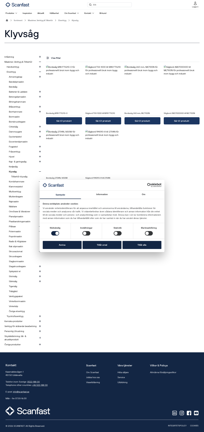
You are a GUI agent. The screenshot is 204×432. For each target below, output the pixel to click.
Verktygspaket (16, 296)
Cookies (194, 426)
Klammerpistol (16, 186)
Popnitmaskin (15, 236)
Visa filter (56, 58)
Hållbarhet (54, 13)
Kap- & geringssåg (17, 161)
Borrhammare (15, 112)
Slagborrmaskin (16, 261)
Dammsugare (15, 132)
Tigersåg (13, 286)
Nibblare (13, 206)
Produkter (10, 13)
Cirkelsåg (13, 127)
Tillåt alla (142, 245)
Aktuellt (40, 13)
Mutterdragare (16, 196)
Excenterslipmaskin (18, 141)
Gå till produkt (64, 121)
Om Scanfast (70, 13)
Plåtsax (12, 226)
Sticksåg (13, 276)
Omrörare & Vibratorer (19, 211)
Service (121, 377)
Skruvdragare (15, 256)
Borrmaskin (14, 117)
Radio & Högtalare (17, 241)
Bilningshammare (17, 102)
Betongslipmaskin (17, 97)
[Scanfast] (7, 20)
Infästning (9, 57)
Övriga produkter (12, 344)
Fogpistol (13, 146)
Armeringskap (15, 77)
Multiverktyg (15, 191)
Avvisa (62, 245)
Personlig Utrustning (14, 331)
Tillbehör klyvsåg (19, 176)
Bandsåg (13, 87)
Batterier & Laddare (18, 92)
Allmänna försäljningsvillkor (163, 372)
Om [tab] (143, 194)
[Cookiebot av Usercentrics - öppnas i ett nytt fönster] (149, 185)
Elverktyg (62, 20)
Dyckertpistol (15, 137)
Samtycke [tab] (60, 195)
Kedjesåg (13, 166)
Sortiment (18, 20)
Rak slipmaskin (16, 246)
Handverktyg (13, 67)
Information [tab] (102, 194)
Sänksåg (13, 281)
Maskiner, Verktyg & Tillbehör (40, 20)
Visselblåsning (93, 382)
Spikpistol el (15, 271)
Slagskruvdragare (17, 266)
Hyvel (11, 156)
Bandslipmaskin (16, 82)
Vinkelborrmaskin (17, 301)
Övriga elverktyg (17, 311)
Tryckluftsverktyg (15, 316)
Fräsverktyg (14, 151)
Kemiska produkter (13, 321)
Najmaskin (14, 201)
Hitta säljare (123, 372)
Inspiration (27, 13)
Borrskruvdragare (17, 122)
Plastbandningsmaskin (19, 221)
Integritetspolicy (177, 426)
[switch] (86, 233)
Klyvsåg (75, 20)
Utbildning (122, 382)
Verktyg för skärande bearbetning (20, 326)
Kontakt (87, 13)
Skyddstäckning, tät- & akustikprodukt (15, 338)
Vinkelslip (13, 306)
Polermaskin (15, 231)
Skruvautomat (15, 251)
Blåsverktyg (14, 107)
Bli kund (103, 13)
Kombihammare (16, 181)
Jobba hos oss (93, 377)
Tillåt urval (102, 245)
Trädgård (13, 291)
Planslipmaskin (16, 216)
